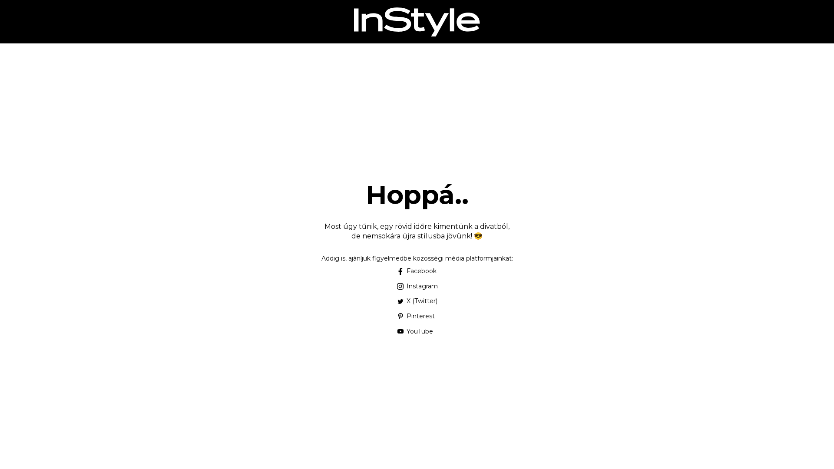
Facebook (422, 271)
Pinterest (421, 316)
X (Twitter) (422, 301)
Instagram (422, 286)
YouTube (420, 331)
